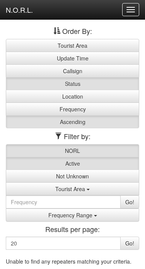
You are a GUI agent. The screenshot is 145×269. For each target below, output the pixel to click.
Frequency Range (71, 215)
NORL (72, 151)
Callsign (72, 71)
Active (72, 163)
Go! (129, 202)
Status (72, 83)
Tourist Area (72, 45)
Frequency (73, 109)
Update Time (73, 58)
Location (72, 96)
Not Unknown (72, 176)
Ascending (72, 122)
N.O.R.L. (19, 10)
